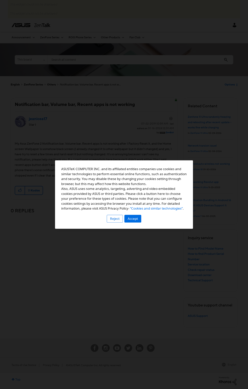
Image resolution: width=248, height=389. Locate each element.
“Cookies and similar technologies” (156, 208)
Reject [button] (115, 218)
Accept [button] (133, 218)
